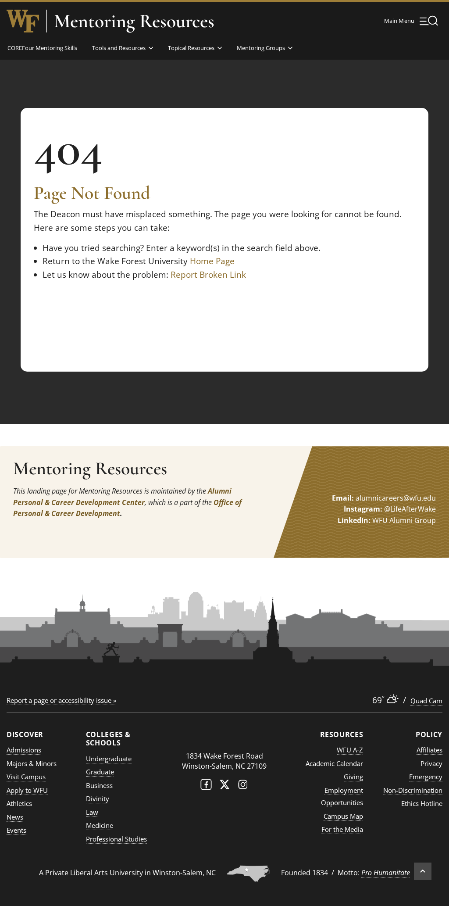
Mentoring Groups (261, 48)
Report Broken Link (208, 274)
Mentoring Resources (134, 21)
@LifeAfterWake (410, 509)
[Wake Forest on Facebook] (206, 786)
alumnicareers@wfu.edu (396, 498)
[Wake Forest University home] (23, 21)
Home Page (212, 261)
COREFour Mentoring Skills (42, 48)
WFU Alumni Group (404, 520)
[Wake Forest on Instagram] (243, 786)
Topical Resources (191, 48)
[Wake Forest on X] (224, 786)
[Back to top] (422, 871)
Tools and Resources (119, 48)
